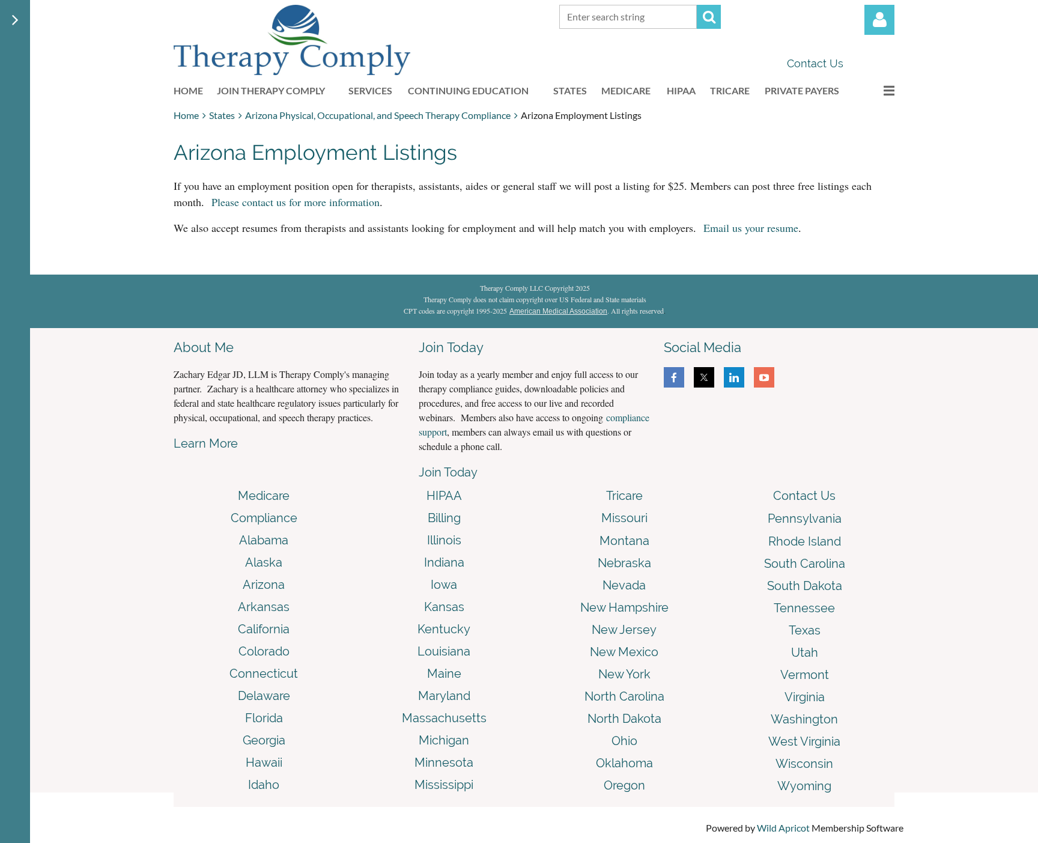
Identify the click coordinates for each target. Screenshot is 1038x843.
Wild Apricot (783, 827)
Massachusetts (444, 718)
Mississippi (443, 785)
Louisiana (443, 651)
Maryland (444, 696)
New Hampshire (624, 607)
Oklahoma (624, 763)
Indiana (444, 562)
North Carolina (624, 696)
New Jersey (624, 629)
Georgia (264, 740)
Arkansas (264, 607)
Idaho (263, 785)
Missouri (624, 518)
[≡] (876, 90)
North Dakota (624, 718)
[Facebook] (674, 377)
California (264, 629)
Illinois (444, 540)
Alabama (263, 540)
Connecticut (263, 673)
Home (186, 115)
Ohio (624, 741)
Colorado (264, 651)
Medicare (264, 495)
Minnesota (443, 762)
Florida (264, 718)
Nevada (624, 585)
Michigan (444, 740)
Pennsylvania (805, 518)
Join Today (448, 472)
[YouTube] (764, 377)
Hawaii (264, 762)
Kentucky (443, 629)
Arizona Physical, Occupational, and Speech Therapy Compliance (378, 115)
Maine (444, 673)
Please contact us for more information (295, 202)
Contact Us (815, 63)
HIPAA (444, 495)
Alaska (263, 562)
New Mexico (624, 652)
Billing (444, 518)
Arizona (264, 584)
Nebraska (624, 563)
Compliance (264, 518)
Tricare (624, 495)
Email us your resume (750, 228)
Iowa (444, 584)
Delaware (264, 696)
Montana (624, 541)
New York (624, 674)
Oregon (624, 785)
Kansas (444, 607)
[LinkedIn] (734, 377)
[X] (704, 377)
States (222, 115)
